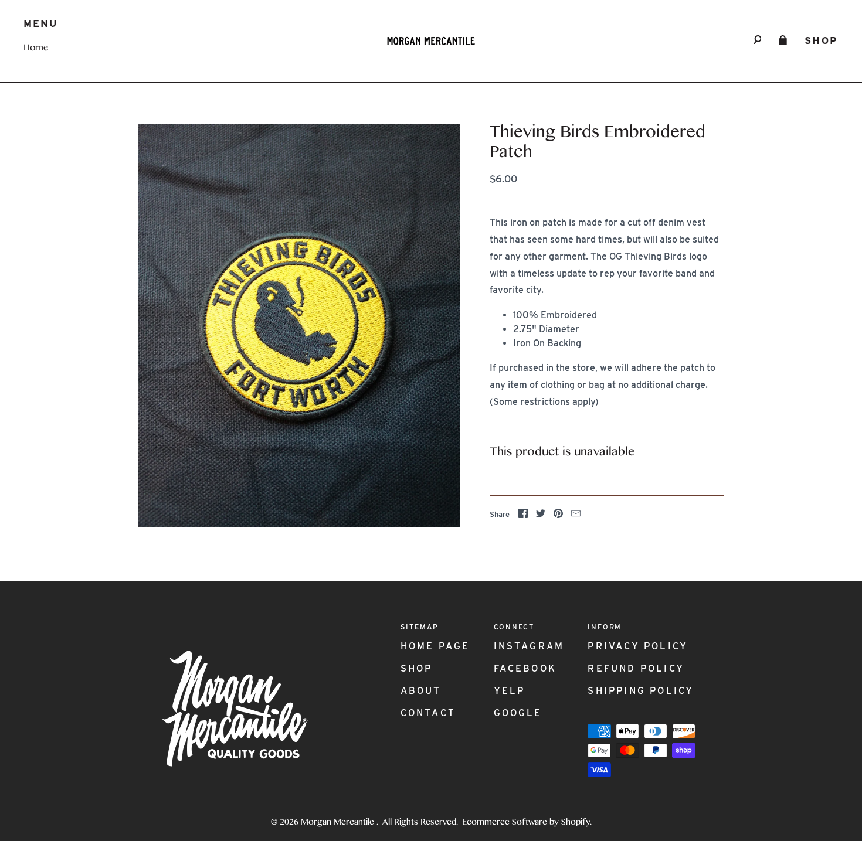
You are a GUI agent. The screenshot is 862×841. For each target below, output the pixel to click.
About (421, 690)
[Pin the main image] (558, 515)
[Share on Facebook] (523, 515)
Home (36, 49)
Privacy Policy (638, 646)
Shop (822, 40)
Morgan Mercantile (338, 823)
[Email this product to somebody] (576, 515)
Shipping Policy (641, 690)
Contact (428, 713)
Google (518, 713)
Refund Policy (636, 668)
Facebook (525, 668)
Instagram (529, 646)
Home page (435, 646)
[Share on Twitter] (540, 515)
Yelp (509, 690)
